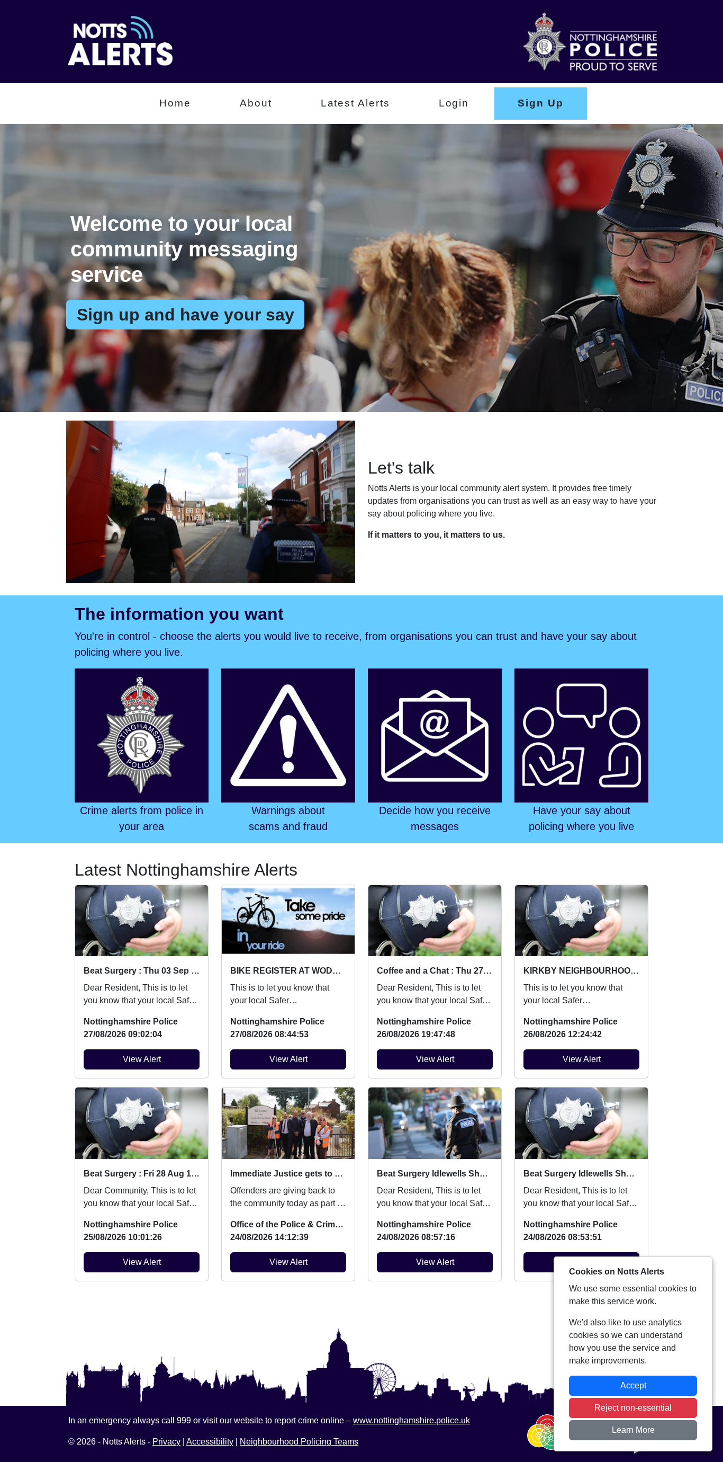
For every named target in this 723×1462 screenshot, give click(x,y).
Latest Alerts (355, 103)
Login (454, 103)
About (256, 103)
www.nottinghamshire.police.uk (411, 1420)
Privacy (166, 1441)
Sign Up (540, 103)
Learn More (633, 1429)
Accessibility (209, 1441)
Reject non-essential (633, 1407)
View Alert (142, 1059)
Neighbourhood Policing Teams (299, 1441)
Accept (633, 1385)
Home (175, 103)
